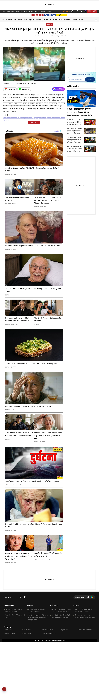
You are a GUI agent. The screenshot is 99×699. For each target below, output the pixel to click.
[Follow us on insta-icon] (25, 597)
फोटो (60, 19)
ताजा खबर (9, 19)
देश (15, 19)
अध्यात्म (75, 19)
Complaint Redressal (49, 633)
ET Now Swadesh (40, 11)
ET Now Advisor (51, 11)
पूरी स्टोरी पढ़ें (33, 122)
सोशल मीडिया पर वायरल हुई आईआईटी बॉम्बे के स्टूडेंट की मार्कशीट (85, 616)
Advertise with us (47, 630)
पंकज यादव (43, 36)
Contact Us (27, 630)
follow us (11, 89)
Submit (90, 79)
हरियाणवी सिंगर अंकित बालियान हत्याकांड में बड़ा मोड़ (37, 611)
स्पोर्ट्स (20, 19)
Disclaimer (27, 633)
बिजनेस (55, 19)
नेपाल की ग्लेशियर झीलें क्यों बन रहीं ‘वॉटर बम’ (15, 616)
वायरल (81, 19)
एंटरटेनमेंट (38, 19)
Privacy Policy (10, 633)
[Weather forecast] (76, 11)
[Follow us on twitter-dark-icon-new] (20, 597)
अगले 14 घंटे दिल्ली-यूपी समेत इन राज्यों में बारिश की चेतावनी (84, 611)
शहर (25, 19)
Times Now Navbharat (8, 11)
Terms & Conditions (85, 630)
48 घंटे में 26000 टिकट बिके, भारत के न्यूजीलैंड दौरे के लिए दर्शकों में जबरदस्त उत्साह (38, 617)
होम (3, 19)
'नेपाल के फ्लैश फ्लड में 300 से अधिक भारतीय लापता (13, 611)
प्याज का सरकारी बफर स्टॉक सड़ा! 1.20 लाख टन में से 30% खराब (61, 611)
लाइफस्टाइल (47, 19)
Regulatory (63, 630)
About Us (8, 630)
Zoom (25, 11)
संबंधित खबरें (72, 86)
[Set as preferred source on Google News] (58, 89)
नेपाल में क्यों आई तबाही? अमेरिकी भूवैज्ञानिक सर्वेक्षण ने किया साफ (60, 616)
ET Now (31, 11)
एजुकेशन (31, 19)
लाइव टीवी (93, 11)
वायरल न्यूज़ (49, 24)
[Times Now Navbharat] (50, 15)
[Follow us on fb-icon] (15, 597)
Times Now (19, 11)
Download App (80, 597)
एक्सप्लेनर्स (67, 19)
